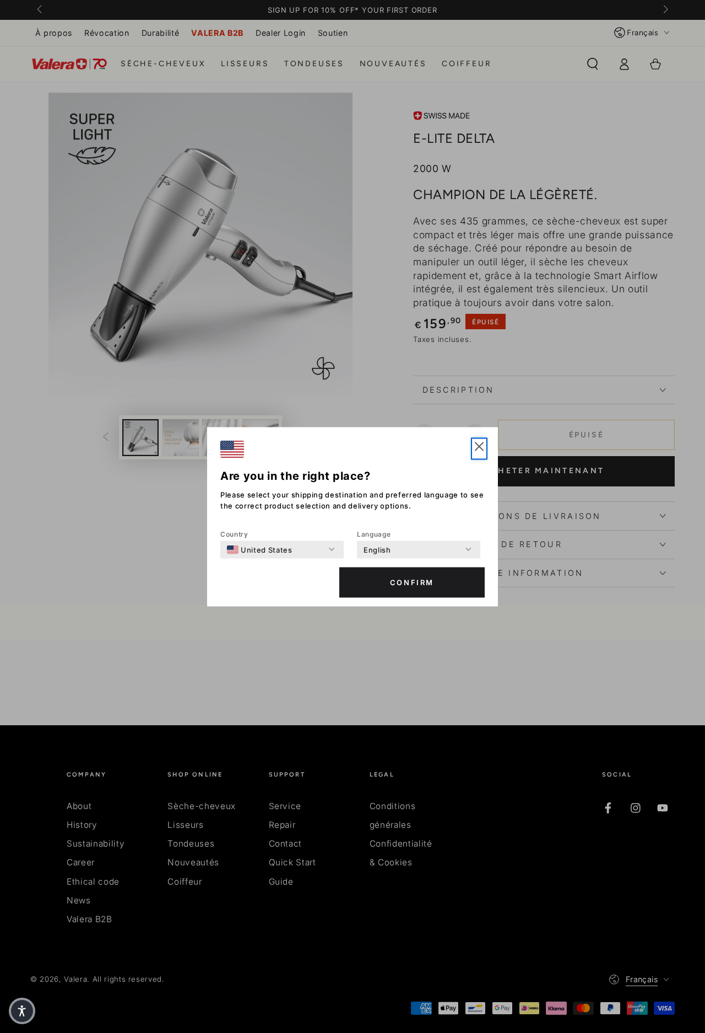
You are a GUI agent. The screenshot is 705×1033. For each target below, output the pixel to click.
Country (234, 533)
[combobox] (259, 549)
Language (374, 533)
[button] (479, 448)
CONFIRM (412, 582)
